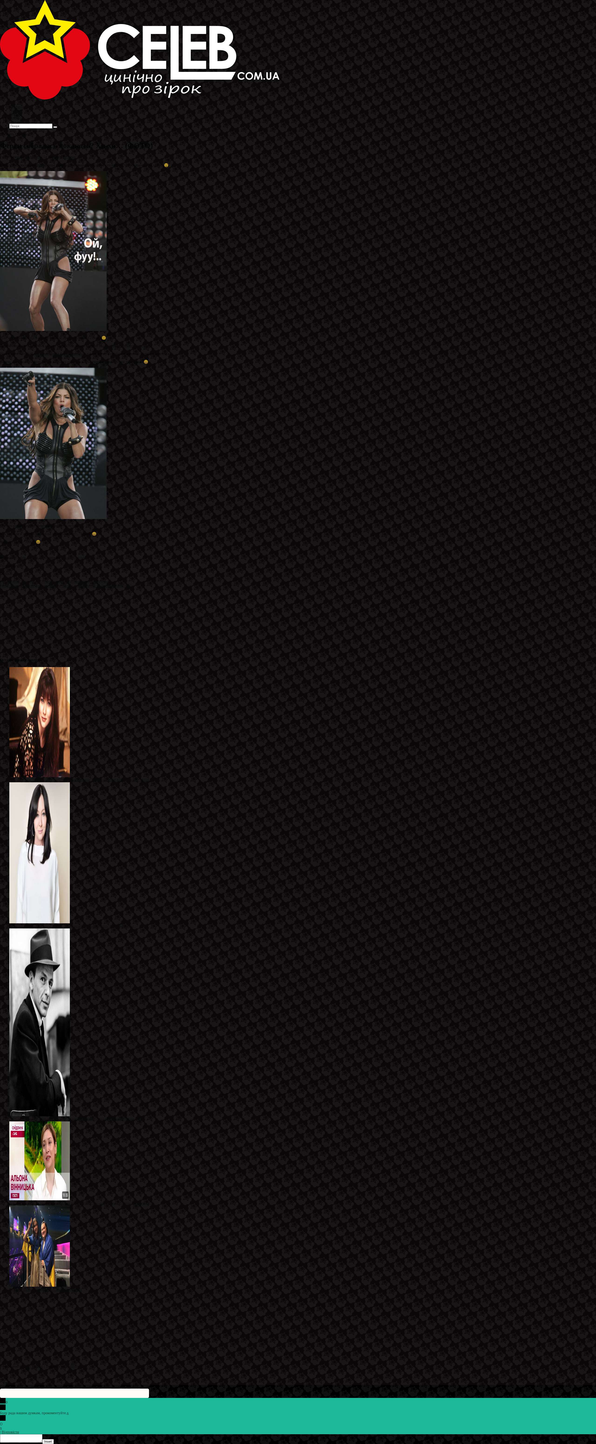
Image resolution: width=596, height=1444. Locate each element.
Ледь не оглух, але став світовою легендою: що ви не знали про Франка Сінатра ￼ (75, 1119)
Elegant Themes (31, 1366)
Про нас (16, 121)
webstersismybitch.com (78, 558)
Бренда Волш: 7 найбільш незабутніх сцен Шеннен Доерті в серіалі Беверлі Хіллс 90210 (79, 780)
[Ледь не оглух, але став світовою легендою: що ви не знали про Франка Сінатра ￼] (39, 1115)
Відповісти (10, 1432)
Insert (48, 1441)
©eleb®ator (32, 157)
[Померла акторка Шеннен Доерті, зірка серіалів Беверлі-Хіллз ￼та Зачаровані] (39, 922)
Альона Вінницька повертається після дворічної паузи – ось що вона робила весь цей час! (80, 1203)
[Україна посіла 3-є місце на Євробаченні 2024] (39, 1285)
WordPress (72, 1366)
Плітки (70, 157)
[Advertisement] (139, 620)
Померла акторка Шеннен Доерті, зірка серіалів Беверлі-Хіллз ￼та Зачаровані (71, 926)
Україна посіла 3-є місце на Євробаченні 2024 (45, 1290)
